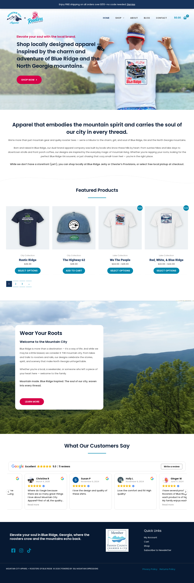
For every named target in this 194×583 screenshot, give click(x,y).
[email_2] (14, 550)
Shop (147, 545)
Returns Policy (167, 569)
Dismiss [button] (131, 4)
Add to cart (74, 270)
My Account (150, 537)
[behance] (22, 550)
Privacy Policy (149, 569)
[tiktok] (29, 550)
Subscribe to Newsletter (157, 550)
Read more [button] (118, 504)
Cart (146, 541)
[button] (122, 17)
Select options (28, 270)
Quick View (28, 250)
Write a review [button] (172, 466)
